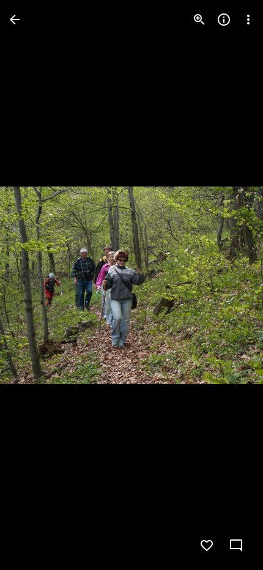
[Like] (206, 545)
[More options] (248, 19)
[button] (34, 285)
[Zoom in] (199, 19)
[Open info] (224, 19)
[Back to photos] (14, 19)
